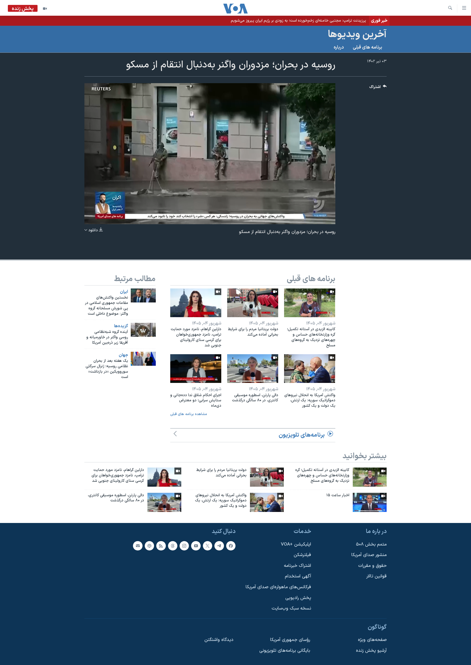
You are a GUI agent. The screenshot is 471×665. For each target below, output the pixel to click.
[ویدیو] (45, 8)
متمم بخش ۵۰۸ (371, 544)
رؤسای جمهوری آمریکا (290, 640)
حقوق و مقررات (372, 565)
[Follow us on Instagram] (184, 545)
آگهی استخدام (298, 576)
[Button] (378, 88)
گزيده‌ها (121, 326)
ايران (124, 292)
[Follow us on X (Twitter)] (207, 545)
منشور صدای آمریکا (369, 555)
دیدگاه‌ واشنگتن (218, 640)
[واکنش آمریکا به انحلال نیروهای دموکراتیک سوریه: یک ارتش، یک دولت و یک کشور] (309, 368)
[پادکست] (149, 545)
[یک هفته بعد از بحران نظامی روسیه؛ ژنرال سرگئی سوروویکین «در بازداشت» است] (143, 359)
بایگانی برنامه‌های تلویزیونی (284, 650)
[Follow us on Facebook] (231, 545)
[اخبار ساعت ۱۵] (370, 502)
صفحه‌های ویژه (372, 640)
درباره (339, 47)
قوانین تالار (376, 576)
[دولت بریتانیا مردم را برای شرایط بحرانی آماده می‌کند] (252, 302)
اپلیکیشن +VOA (296, 544)
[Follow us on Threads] (172, 545)
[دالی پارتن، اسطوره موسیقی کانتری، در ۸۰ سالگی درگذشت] (252, 368)
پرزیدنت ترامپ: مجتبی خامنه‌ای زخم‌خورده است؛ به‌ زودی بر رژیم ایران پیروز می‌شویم (298, 21)
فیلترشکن (302, 555)
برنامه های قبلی (367, 47)
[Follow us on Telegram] (219, 545)
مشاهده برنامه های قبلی (188, 414)
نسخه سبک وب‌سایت (291, 608)
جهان (123, 355)
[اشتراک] (137, 545)
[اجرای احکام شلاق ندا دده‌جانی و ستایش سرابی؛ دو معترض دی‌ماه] (195, 368)
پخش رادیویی (298, 598)
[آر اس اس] (161, 545)
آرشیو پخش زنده (371, 650)
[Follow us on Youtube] (195, 545)
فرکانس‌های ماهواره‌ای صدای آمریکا (278, 587)
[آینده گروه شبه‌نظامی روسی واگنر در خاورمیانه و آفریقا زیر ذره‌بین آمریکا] (143, 330)
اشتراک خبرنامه (297, 565)
